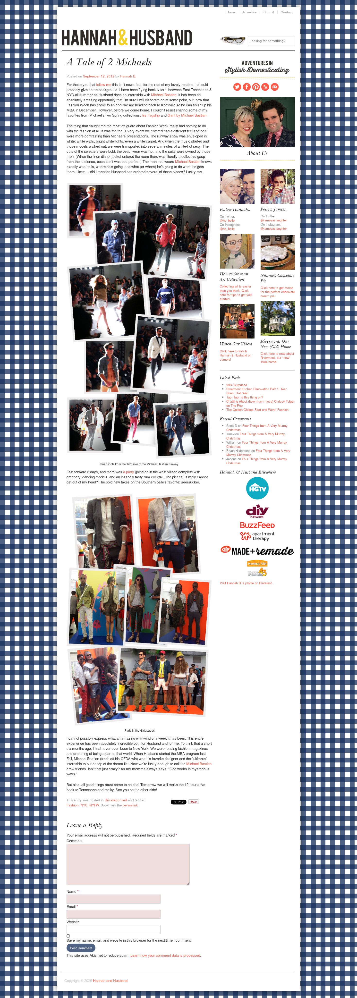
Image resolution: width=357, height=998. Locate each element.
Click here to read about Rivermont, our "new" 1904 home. (277, 357)
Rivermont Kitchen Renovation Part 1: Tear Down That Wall (256, 391)
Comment (74, 840)
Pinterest (256, 87)
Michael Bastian (163, 94)
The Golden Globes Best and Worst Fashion (257, 409)
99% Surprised (236, 384)
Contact (275, 87)
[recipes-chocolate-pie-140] (278, 252)
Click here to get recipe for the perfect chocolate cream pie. (278, 291)
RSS (265, 87)
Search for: (233, 40)
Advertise (249, 12)
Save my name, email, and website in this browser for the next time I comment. (129, 940)
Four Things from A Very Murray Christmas (257, 427)
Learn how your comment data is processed (165, 955)
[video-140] (237, 320)
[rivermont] (278, 318)
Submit (269, 12)
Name (73, 891)
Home (231, 12)
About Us (257, 154)
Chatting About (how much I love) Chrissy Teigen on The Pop (260, 403)
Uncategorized (116, 800)
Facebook (247, 87)
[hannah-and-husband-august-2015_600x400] (257, 121)
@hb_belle (227, 220)
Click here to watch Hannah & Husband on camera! (235, 355)
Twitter (237, 87)
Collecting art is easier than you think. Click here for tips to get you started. (236, 292)
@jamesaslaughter (274, 220)
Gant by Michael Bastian (187, 115)
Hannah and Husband (127, 37)
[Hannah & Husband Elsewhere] (257, 487)
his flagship (151, 115)
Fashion (73, 805)
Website (73, 921)
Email (72, 906)
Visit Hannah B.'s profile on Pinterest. (246, 583)
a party (128, 471)
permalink (130, 805)
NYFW (94, 805)
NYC (84, 805)
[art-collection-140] (237, 250)
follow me (103, 84)
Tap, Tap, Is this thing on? (244, 397)
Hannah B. (128, 76)
